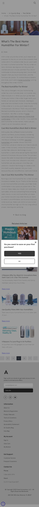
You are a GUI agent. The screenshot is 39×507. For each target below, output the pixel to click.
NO (19, 261)
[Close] (35, 242)
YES (19, 253)
